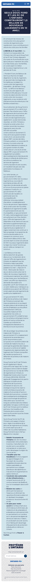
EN (28, 4)
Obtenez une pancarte (16, 565)
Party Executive (16, 567)
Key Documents (16, 569)
